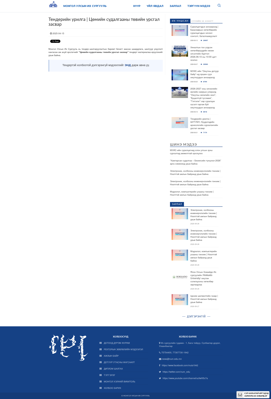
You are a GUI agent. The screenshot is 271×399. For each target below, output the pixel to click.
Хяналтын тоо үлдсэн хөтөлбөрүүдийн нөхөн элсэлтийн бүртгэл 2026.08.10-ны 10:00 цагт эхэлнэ (203, 53)
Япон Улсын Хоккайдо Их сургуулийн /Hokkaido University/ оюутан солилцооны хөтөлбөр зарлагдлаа (203, 278)
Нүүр (136, 6)
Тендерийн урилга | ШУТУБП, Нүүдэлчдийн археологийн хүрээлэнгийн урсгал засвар (204, 123)
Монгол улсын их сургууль (84, 6)
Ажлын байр (111, 355)
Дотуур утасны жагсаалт (119, 362)
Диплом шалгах (113, 368)
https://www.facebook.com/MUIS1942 (180, 365)
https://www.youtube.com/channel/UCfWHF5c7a (185, 378)
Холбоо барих (112, 387)
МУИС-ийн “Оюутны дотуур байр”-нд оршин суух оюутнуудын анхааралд (204, 74)
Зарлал (175, 6)
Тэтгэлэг (109, 375)
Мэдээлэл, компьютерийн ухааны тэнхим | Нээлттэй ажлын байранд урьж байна (192, 193)
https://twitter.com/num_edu (176, 371)
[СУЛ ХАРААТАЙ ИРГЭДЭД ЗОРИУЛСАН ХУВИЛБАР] (240, 394)
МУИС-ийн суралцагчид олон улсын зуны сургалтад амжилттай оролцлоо (191, 151)
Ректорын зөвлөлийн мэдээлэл (123, 349)
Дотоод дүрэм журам (116, 342)
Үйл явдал (155, 6)
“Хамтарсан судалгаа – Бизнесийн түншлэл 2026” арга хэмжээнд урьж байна (195, 162)
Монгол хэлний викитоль (119, 381)
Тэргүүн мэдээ (198, 6)
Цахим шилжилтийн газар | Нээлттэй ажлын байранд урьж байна (204, 299)
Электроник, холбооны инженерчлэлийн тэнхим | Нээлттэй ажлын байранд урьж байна (195, 172)
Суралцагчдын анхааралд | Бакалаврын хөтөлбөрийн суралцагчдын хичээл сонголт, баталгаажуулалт (204, 31)
